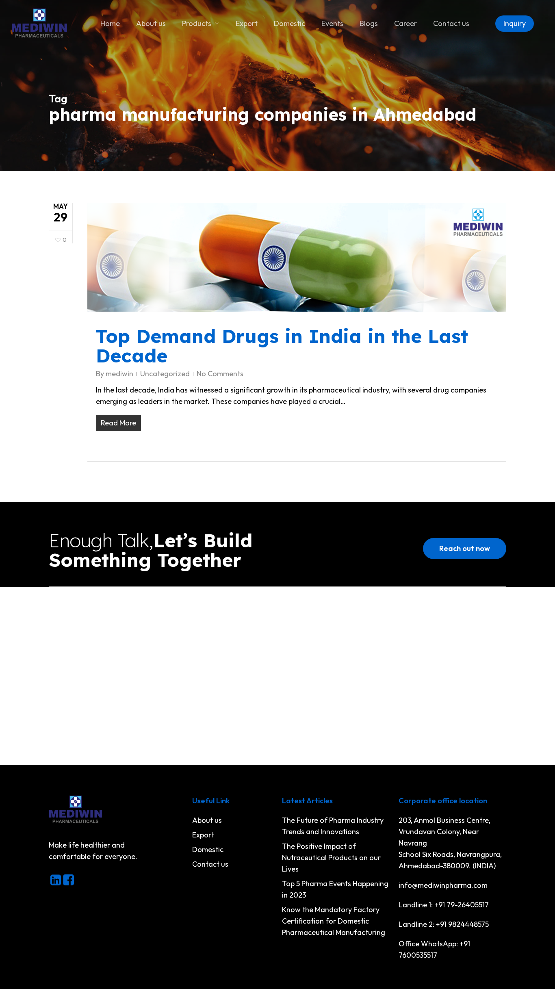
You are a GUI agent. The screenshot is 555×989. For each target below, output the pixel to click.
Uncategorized (165, 373)
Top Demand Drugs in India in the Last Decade (282, 345)
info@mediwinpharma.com (443, 885)
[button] (464, 548)
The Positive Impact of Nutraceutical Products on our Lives (331, 858)
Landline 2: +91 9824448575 (444, 924)
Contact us (210, 864)
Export (203, 834)
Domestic (207, 849)
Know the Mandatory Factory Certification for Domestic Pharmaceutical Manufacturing (333, 921)
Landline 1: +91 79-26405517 (444, 904)
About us (207, 820)
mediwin (119, 373)
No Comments (220, 373)
